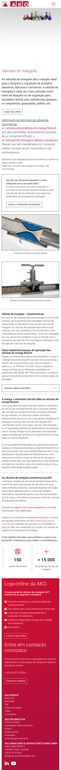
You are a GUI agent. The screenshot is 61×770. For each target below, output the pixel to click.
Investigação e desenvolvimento (19, 725)
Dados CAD (10, 698)
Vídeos (8, 711)
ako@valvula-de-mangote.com (20, 756)
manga (7, 444)
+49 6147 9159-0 (13, 752)
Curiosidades (10, 714)
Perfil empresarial (12, 722)
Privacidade (10, 735)
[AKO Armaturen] (17, 4)
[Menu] (53, 4)
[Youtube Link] (13, 763)
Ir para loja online (12, 111)
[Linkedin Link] (7, 763)
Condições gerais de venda (16, 738)
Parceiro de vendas (13, 708)
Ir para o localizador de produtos (24, 204)
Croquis (8, 729)
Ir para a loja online (16, 635)
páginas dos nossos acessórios (30, 507)
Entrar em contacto (15, 681)
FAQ (6, 704)
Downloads (10, 701)
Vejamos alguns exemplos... (18, 388)
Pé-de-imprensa (11, 732)
